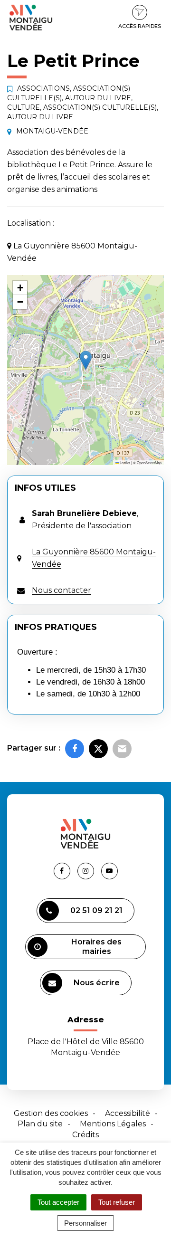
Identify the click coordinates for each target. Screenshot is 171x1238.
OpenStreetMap (149, 462)
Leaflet (124, 462)
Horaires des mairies (96, 946)
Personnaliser (85, 1223)
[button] (86, 360)
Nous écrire (97, 982)
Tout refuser (116, 1202)
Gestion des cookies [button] (51, 1113)
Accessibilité (127, 1113)
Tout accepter (58, 1202)
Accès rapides (139, 26)
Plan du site (40, 1123)
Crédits (85, 1134)
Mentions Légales (113, 1123)
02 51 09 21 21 (96, 910)
